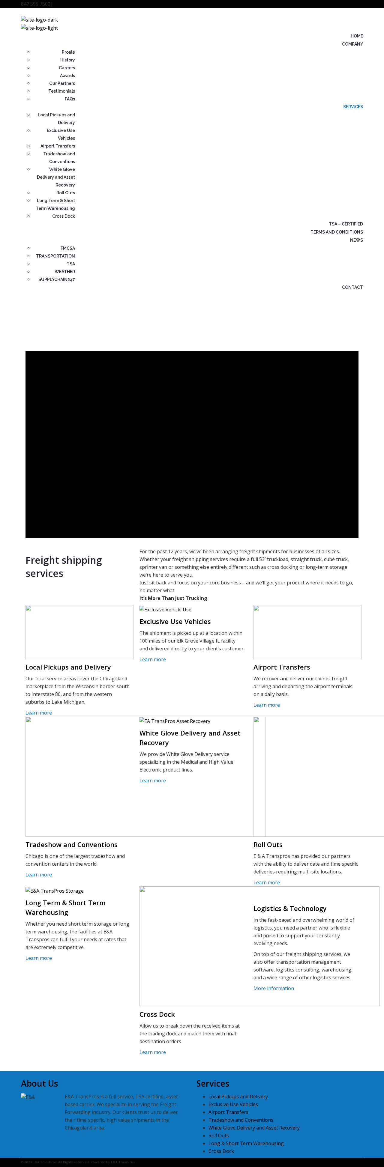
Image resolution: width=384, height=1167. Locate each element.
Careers (67, 67)
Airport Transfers (57, 146)
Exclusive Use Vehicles (175, 621)
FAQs (70, 99)
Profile (68, 52)
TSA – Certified (346, 224)
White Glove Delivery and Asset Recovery (56, 177)
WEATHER (65, 271)
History (67, 60)
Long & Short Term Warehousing (246, 1143)
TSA (71, 263)
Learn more (39, 712)
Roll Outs (65, 192)
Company (352, 44)
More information (274, 988)
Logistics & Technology (290, 908)
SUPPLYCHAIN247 (56, 279)
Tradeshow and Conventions (72, 844)
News (356, 240)
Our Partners (62, 83)
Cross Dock (63, 216)
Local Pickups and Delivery (68, 666)
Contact (352, 287)
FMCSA (68, 248)
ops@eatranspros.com (78, 4)
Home (357, 36)
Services (353, 106)
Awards (67, 75)
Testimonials (61, 91)
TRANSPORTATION (55, 256)
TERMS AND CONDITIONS (336, 232)
